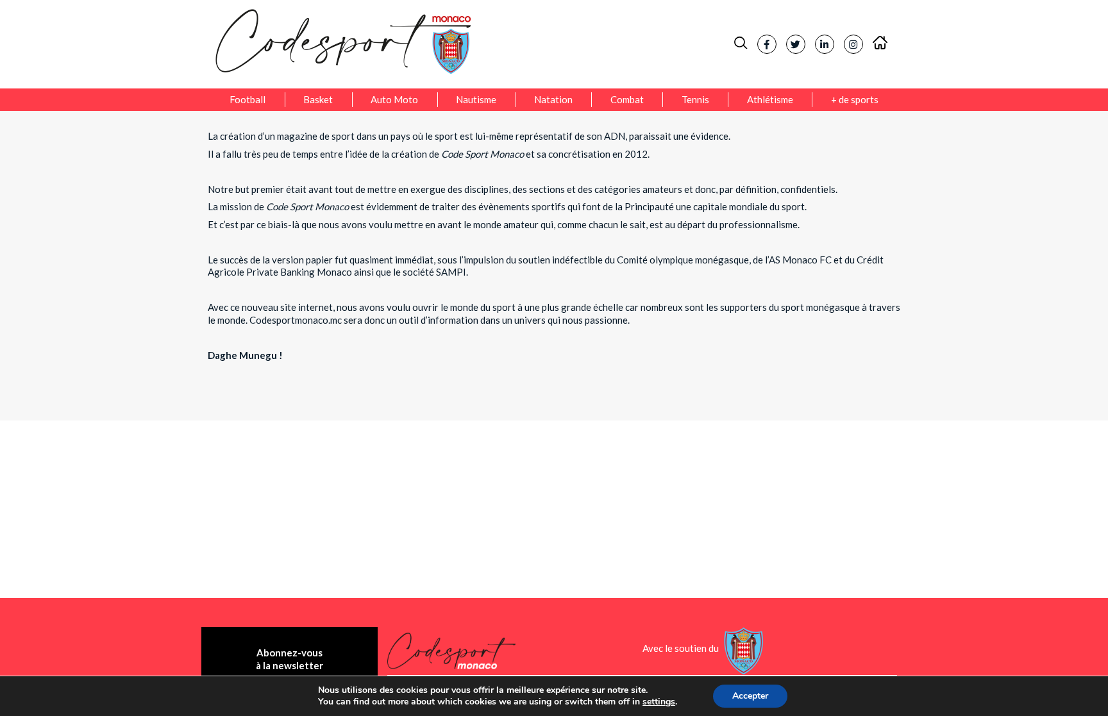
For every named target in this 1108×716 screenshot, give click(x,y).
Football (247, 99)
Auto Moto (394, 99)
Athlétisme (770, 99)
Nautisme (476, 99)
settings (658, 702)
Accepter (750, 696)
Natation (553, 99)
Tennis (695, 99)
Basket (318, 99)
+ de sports (854, 99)
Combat (627, 99)
